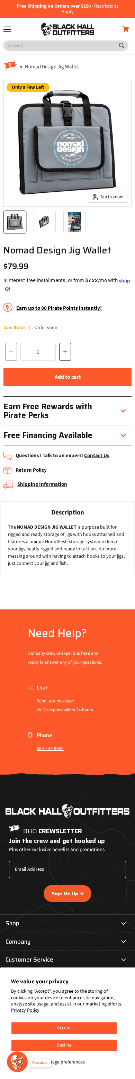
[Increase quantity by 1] (65, 352)
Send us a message (55, 701)
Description (67, 512)
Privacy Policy (25, 1010)
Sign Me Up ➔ (68, 893)
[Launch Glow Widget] (17, 1061)
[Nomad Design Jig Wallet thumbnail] (15, 222)
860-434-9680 (50, 748)
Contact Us (96, 455)
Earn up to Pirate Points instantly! (59, 308)
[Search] (118, 45)
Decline (64, 1045)
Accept (64, 1027)
